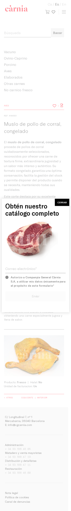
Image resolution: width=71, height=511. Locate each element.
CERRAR (62, 202)
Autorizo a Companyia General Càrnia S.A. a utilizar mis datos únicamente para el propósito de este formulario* (38, 281)
